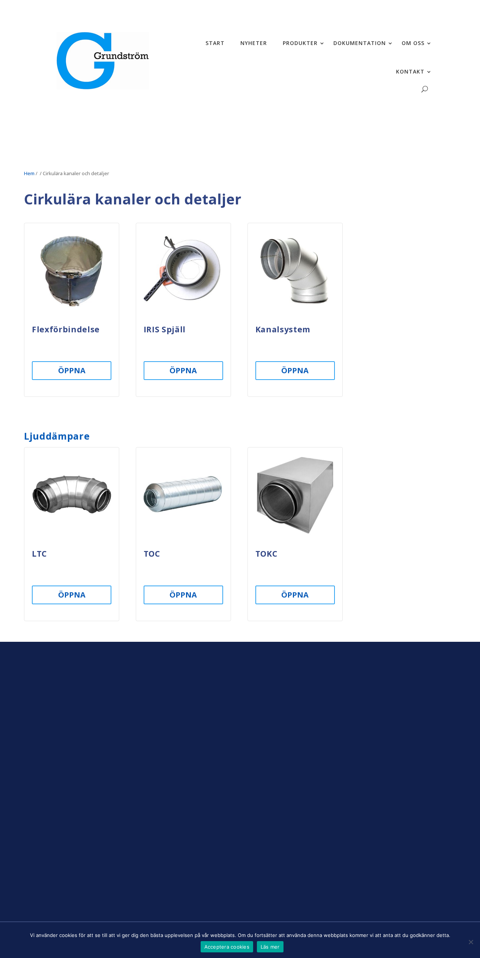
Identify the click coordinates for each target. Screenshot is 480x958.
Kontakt (410, 71)
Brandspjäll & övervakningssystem (368, 701)
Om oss (413, 43)
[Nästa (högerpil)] (467, 479)
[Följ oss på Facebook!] (73, 890)
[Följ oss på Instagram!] (56, 890)
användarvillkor (230, 836)
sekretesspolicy (187, 836)
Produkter (300, 43)
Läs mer (270, 947)
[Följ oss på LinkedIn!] (90, 890)
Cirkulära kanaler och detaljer (381, 719)
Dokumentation (359, 43)
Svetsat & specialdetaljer (374, 754)
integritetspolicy (229, 855)
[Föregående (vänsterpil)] (13, 479)
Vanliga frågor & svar (369, 841)
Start (215, 43)
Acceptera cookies (226, 947)
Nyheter (253, 43)
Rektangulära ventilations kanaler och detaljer (376, 737)
